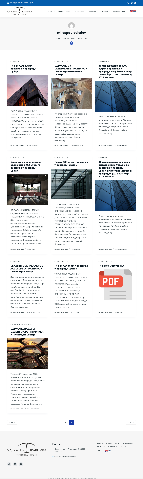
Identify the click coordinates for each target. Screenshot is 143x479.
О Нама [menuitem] (60, 11)
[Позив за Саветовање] (115, 284)
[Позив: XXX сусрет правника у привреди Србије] (71, 184)
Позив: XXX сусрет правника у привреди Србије (71, 163)
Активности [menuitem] (103, 11)
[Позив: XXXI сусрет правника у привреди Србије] (27, 90)
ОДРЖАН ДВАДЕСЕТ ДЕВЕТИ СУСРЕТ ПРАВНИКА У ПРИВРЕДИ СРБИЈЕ (27, 331)
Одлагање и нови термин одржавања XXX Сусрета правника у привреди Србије (26, 166)
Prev (13, 422)
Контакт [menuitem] (125, 11)
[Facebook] (128, 3)
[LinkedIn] (135, 3)
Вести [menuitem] (68, 11)
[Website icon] (71, 43)
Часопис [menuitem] (116, 11)
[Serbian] (134, 11)
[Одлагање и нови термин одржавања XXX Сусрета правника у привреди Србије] (27, 189)
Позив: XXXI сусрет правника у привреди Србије (23, 68)
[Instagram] (131, 3)
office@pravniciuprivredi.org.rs (21, 3)
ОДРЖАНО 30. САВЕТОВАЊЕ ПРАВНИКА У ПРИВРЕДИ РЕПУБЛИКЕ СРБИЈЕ (71, 70)
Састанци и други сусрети (21, 324)
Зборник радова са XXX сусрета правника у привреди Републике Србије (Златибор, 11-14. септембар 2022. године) (115, 71)
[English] (131, 11)
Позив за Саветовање (111, 265)
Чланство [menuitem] (92, 11)
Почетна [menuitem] (51, 11)
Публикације (104, 61)
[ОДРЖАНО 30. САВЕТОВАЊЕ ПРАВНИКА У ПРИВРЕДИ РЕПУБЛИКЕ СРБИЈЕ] (71, 93)
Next (130, 422)
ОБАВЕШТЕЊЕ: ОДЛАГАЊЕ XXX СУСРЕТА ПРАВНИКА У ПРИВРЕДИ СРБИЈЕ (27, 268)
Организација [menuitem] (80, 11)
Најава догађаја (17, 61)
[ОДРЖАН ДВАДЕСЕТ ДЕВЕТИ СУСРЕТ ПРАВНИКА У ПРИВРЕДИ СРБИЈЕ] (27, 353)
